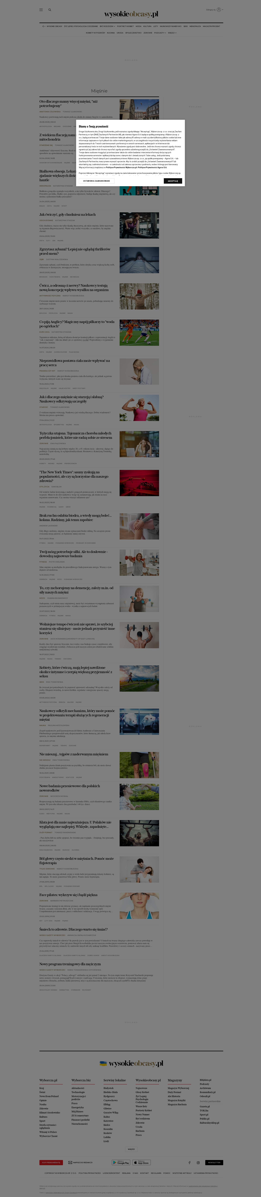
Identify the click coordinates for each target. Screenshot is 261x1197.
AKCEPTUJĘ (173, 181)
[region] (130, 153)
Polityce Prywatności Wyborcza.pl (121, 167)
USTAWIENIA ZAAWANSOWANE (96, 181)
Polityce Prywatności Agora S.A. (152, 167)
